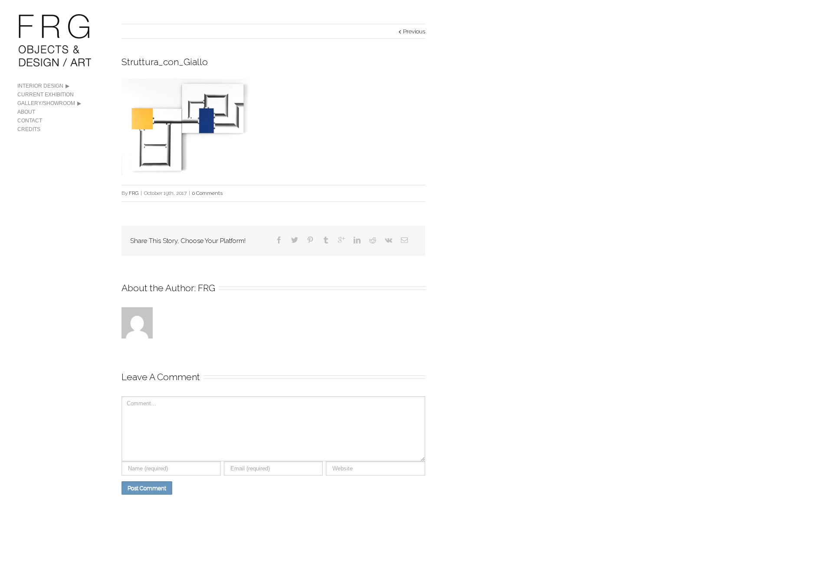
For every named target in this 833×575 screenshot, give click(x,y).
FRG (133, 193)
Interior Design (40, 86)
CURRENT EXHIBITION (45, 95)
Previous (414, 31)
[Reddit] (372, 240)
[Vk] (388, 240)
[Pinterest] (310, 240)
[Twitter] (294, 240)
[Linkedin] (357, 240)
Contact (29, 121)
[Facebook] (278, 240)
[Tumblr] (325, 240)
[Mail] (404, 240)
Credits (28, 129)
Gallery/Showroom (46, 103)
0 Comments (207, 193)
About (26, 112)
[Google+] (341, 240)
